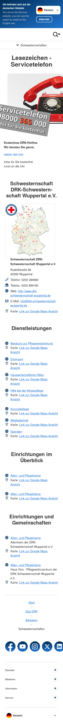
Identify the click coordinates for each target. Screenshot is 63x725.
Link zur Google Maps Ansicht (38, 311)
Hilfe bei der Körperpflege (26, 390)
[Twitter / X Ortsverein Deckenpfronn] (47, 646)
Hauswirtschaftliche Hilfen (27, 375)
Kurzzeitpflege (19, 409)
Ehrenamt (16, 359)
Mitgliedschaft (19, 420)
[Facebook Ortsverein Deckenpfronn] (10, 646)
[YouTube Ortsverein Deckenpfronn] (22, 646)
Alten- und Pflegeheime (25, 475)
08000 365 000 (13, 154)
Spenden (16, 431)
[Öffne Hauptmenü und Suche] (56, 34)
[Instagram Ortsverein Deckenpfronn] (35, 646)
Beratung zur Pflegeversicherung (31, 343)
